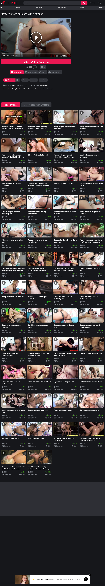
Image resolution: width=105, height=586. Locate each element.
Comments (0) (56, 72)
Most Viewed (61, 8)
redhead (33, 80)
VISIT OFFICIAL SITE (36, 61)
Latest (18, 8)
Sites (82, 8)
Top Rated (38, 8)
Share (44, 72)
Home (1, 8)
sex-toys (43, 80)
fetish (25, 80)
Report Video (32, 72)
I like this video (27, 67)
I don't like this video (30, 67)
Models (101, 8)
